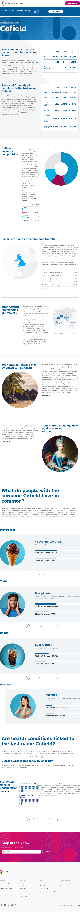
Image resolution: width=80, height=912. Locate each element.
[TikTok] (19, 905)
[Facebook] (1, 905)
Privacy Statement (44, 885)
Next (57, 574)
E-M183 (36, 330)
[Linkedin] (15, 905)
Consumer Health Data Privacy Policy (49, 891)
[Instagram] (8, 905)
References (45, 395)
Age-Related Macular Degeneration (51, 795)
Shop (72, 3)
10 (49, 818)
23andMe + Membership (6, 888)
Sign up (47, 851)
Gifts (1, 891)
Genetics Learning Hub (25, 893)
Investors (22, 883)
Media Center (23, 888)
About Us (22, 885)
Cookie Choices (44, 888)
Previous (28, 574)
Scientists (62, 885)
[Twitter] (12, 905)
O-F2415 (35, 321)
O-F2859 (43, 330)
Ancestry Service (4, 885)
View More (45, 288)
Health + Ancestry (4, 883)
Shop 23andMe (55, 11)
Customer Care (23, 896)
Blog (21, 891)
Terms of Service (44, 883)
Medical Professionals (65, 883)
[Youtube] (5, 905)
